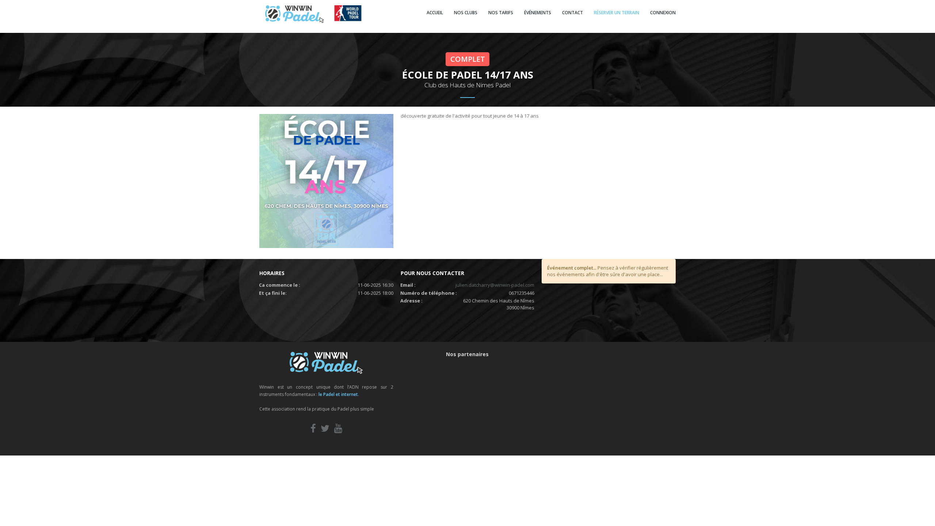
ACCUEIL (435, 12)
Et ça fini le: (273, 293)
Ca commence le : (279, 285)
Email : (408, 285)
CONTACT (572, 12)
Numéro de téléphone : (428, 293)
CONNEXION (663, 12)
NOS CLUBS (465, 12)
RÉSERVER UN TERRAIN (616, 12)
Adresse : (411, 300)
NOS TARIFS (500, 12)
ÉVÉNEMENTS (537, 12)
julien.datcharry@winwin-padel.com (494, 285)
